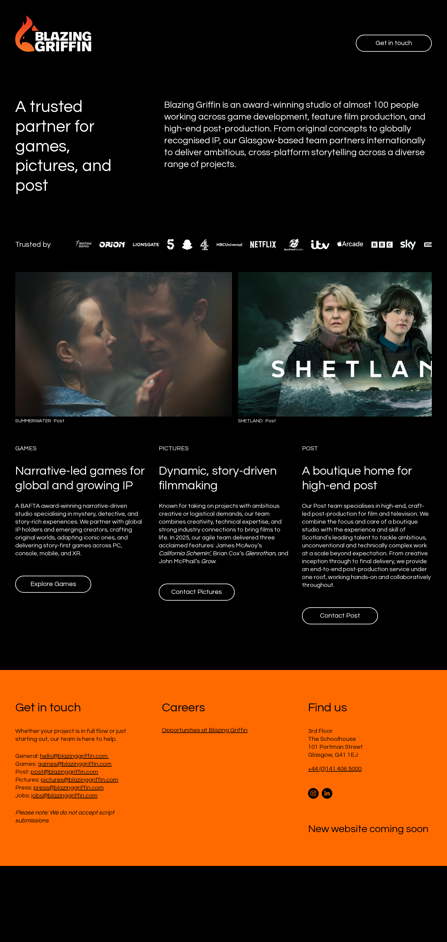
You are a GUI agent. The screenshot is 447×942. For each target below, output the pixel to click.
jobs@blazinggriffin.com (64, 796)
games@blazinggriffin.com (75, 764)
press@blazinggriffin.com (68, 788)
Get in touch (394, 43)
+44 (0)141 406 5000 (335, 769)
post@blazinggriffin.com (64, 772)
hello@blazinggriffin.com (74, 756)
